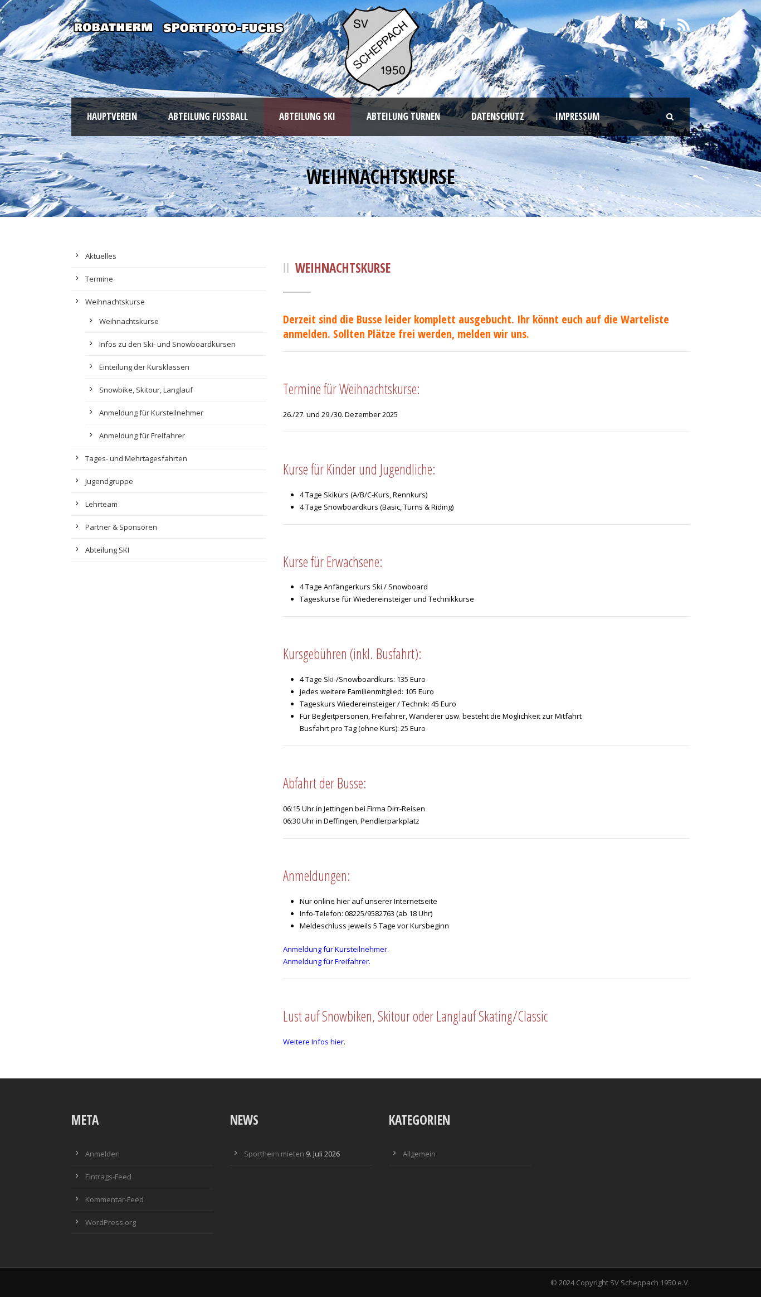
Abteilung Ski (307, 116)
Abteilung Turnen (403, 116)
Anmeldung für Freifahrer (142, 435)
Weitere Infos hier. (314, 1042)
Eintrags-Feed (108, 1177)
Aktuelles (100, 256)
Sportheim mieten (274, 1154)
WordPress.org (110, 1222)
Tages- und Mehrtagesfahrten (136, 458)
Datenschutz (497, 116)
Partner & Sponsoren (121, 527)
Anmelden (102, 1154)
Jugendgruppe (109, 481)
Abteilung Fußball (208, 116)
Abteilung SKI (107, 550)
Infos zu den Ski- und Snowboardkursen (167, 344)
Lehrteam (101, 504)
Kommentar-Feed (114, 1199)
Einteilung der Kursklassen (144, 367)
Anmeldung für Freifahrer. (326, 961)
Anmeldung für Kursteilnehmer (151, 413)
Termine (99, 279)
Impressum (577, 116)
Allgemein (419, 1154)
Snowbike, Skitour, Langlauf (146, 390)
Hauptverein (112, 116)
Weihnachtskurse (115, 302)
